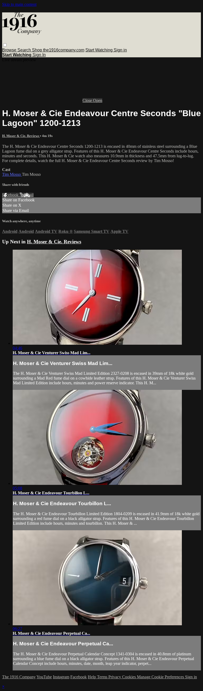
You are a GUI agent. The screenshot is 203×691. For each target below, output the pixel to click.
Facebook (11, 195)
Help (92, 677)
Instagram (61, 677)
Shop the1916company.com (58, 50)
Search (24, 50)
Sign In (39, 55)
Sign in (120, 50)
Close (87, 100)
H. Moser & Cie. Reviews (21, 136)
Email (29, 195)
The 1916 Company (19, 677)
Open (97, 100)
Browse (9, 50)
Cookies (129, 677)
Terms (102, 677)
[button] (5, 45)
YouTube (44, 677)
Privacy (115, 677)
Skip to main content (19, 4)
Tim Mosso (12, 174)
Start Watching (99, 50)
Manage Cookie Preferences (161, 677)
